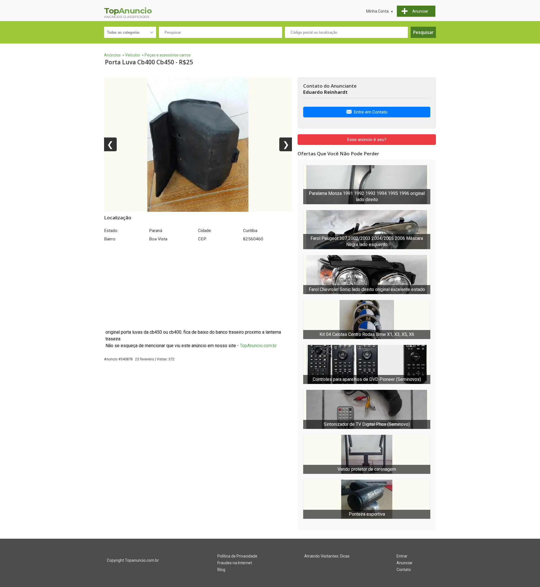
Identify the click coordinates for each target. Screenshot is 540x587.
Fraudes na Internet (234, 563)
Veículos (132, 55)
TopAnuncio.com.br (258, 345)
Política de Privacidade (237, 556)
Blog (221, 569)
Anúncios (112, 55)
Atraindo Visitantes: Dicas (327, 556)
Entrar (402, 556)
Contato (404, 569)
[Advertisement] (198, 285)
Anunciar (405, 563)
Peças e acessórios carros (168, 55)
